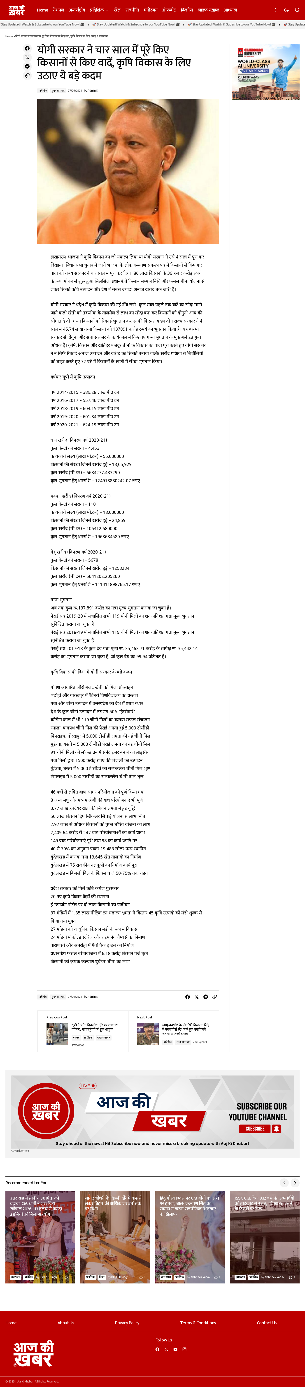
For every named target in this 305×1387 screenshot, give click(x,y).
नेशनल (76, 1038)
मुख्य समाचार (58, 91)
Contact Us (267, 1323)
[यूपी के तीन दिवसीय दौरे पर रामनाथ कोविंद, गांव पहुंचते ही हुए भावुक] (82, 1031)
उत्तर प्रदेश (166, 1277)
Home (9, 36)
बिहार (102, 1277)
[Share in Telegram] (27, 66)
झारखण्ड (240, 1277)
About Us (66, 1323)
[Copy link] (27, 75)
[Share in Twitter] (27, 57)
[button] (275, 10)
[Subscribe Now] (152, 1112)
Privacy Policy (127, 1323)
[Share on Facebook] (27, 48)
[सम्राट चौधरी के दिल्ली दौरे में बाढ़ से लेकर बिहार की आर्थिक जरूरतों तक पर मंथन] (115, 1237)
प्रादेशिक (43, 91)
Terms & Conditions (198, 1323)
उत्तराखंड (15, 1277)
